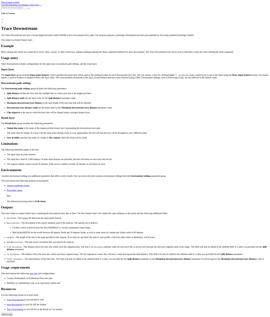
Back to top (7, 314)
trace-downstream (14, 304)
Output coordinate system (18, 185)
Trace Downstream (15, 300)
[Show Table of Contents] (2, 22)
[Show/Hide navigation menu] (41, 5)
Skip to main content (10, 2)
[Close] (2, 19)
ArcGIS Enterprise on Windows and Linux (20, 5)
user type (34, 273)
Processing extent (14, 190)
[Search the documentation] (29, 8)
